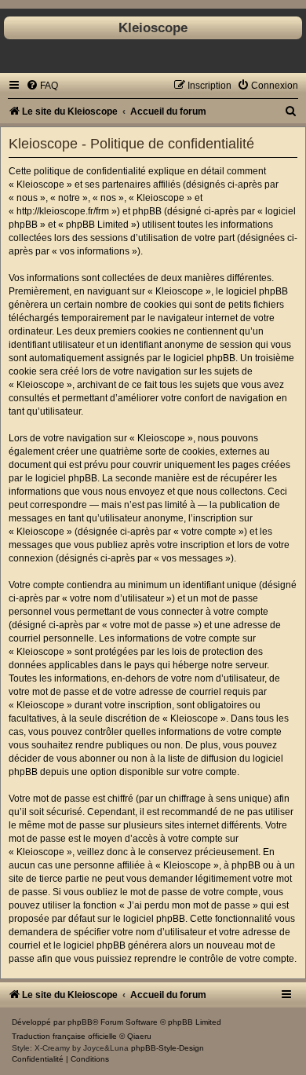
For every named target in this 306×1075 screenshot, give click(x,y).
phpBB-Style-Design (167, 1048)
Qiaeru (139, 1036)
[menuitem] (42, 85)
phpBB (80, 1022)
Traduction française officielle (64, 1036)
